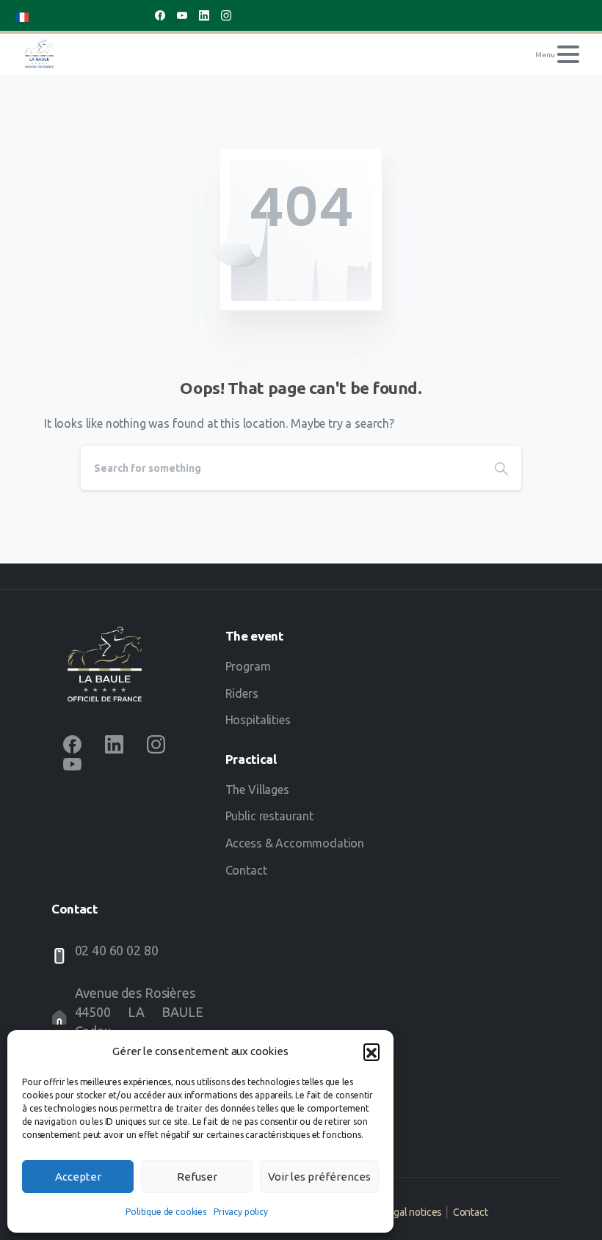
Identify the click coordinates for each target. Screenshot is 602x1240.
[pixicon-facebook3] (72, 744)
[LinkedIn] (204, 15)
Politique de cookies (166, 1212)
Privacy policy (241, 1212)
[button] (371, 1051)
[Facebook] (160, 15)
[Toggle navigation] (568, 54)
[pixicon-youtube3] (72, 763)
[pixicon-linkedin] (114, 744)
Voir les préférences (319, 1176)
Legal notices (412, 1212)
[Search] (501, 468)
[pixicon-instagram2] (156, 744)
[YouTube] (182, 15)
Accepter (78, 1176)
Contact (470, 1212)
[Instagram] (226, 15)
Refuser (197, 1176)
